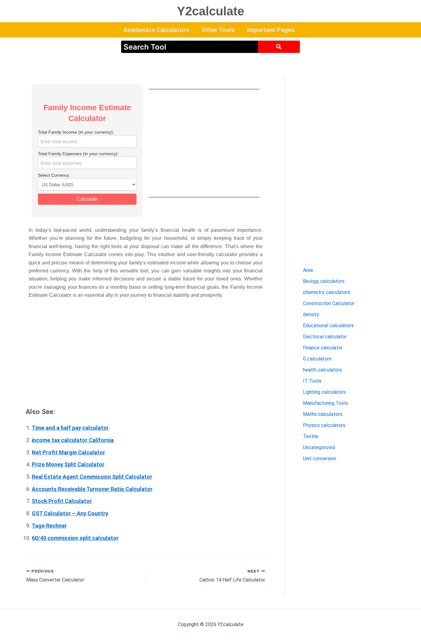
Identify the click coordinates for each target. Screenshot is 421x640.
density (311, 314)
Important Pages (271, 30)
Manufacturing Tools (325, 403)
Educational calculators (328, 325)
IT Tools (312, 381)
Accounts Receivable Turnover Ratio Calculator (92, 489)
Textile (310, 436)
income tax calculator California (73, 440)
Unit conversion (319, 458)
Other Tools (218, 30)
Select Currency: (54, 175)
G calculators (317, 359)
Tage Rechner (49, 525)
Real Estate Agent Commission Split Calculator (92, 476)
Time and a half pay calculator (70, 428)
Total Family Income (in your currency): (76, 132)
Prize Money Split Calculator (68, 464)
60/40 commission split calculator (75, 538)
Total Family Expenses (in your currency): (78, 153)
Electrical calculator (325, 337)
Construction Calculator (328, 303)
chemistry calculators (326, 292)
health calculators (322, 370)
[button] (158, 30)
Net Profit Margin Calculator (68, 452)
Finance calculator (323, 348)
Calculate (87, 199)
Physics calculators (324, 425)
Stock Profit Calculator (62, 501)
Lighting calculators (324, 392)
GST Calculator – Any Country (70, 513)
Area (308, 270)
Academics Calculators (156, 30)
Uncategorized (319, 447)
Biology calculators (324, 281)
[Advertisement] (204, 143)
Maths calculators (322, 414)
